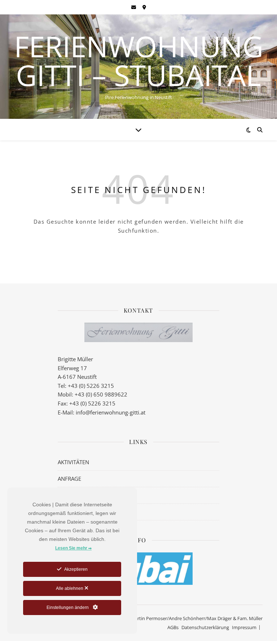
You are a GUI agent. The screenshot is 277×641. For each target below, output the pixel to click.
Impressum (244, 627)
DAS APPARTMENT (80, 495)
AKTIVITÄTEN (73, 462)
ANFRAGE (69, 478)
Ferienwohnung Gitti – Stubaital (138, 60)
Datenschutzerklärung (205, 627)
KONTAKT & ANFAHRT (85, 511)
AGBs (173, 627)
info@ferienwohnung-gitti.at (110, 412)
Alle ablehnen (70, 588)
